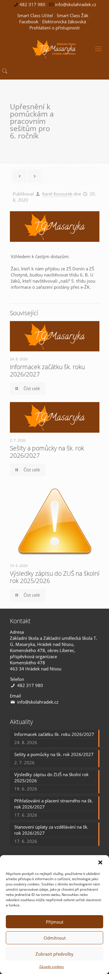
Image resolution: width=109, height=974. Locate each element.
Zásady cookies (51, 966)
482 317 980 (32, 4)
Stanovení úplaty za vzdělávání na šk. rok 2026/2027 (51, 830)
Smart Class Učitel (35, 15)
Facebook (28, 21)
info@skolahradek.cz (75, 4)
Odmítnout (55, 938)
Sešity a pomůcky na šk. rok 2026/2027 (47, 451)
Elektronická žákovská (64, 21)
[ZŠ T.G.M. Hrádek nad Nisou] (54, 48)
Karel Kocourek (57, 194)
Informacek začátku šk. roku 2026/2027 (47, 370)
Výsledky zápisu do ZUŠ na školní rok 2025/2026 (54, 577)
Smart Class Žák (72, 15)
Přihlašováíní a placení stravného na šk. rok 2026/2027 (53, 804)
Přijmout (54, 922)
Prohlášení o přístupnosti (54, 28)
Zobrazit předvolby (54, 954)
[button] (100, 862)
